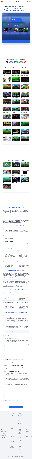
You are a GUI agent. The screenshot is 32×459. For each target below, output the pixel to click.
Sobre (12, 434)
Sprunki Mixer (20, 452)
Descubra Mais (20, 423)
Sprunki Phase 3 (12, 441)
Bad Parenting (12, 443)
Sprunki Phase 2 (12, 439)
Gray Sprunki (20, 427)
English (27, 429)
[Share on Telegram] (20, 62)
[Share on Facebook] (10, 62)
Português (27, 436)
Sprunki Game (8, 5)
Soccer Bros (4, 280)
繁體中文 (27, 431)
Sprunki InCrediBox (12, 1)
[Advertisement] (16, 51)
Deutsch (27, 433)
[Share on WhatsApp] (17, 62)
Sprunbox (11, 444)
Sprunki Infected (21, 1)
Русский (27, 438)
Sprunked (17, 1)
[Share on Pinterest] (25, 62)
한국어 (27, 434)
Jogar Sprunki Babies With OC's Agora (16, 406)
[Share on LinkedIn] (15, 62)
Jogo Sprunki (25, 1)
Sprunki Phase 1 (20, 442)
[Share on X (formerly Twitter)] (7, 62)
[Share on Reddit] (22, 62)
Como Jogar (12, 430)
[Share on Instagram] (12, 62)
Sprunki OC (20, 443)
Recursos (11, 428)
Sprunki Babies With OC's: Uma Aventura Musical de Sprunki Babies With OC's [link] (14, 6)
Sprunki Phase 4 (12, 436)
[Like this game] (26, 41)
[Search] (27, 1)
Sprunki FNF (20, 440)
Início (9, 1)
